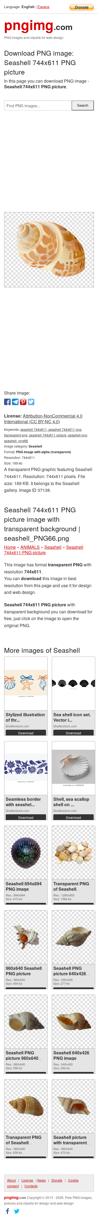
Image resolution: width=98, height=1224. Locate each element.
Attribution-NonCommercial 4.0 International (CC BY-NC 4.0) (43, 419)
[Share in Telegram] (15, 402)
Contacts (31, 1185)
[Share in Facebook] (7, 402)
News (41, 1180)
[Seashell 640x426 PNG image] (73, 1021)
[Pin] (23, 402)
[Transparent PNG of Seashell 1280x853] (73, 852)
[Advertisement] (49, 163)
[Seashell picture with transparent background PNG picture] (73, 1106)
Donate (56, 1180)
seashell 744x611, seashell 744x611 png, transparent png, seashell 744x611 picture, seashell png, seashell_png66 (46, 435)
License (27, 1180)
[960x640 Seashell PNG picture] (26, 937)
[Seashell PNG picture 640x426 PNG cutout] (73, 937)
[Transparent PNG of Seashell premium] (26, 1106)
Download (25, 733)
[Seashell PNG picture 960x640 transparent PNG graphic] (26, 1021)
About (11, 1180)
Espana (43, 6)
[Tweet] (31, 402)
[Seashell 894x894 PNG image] (26, 853)
